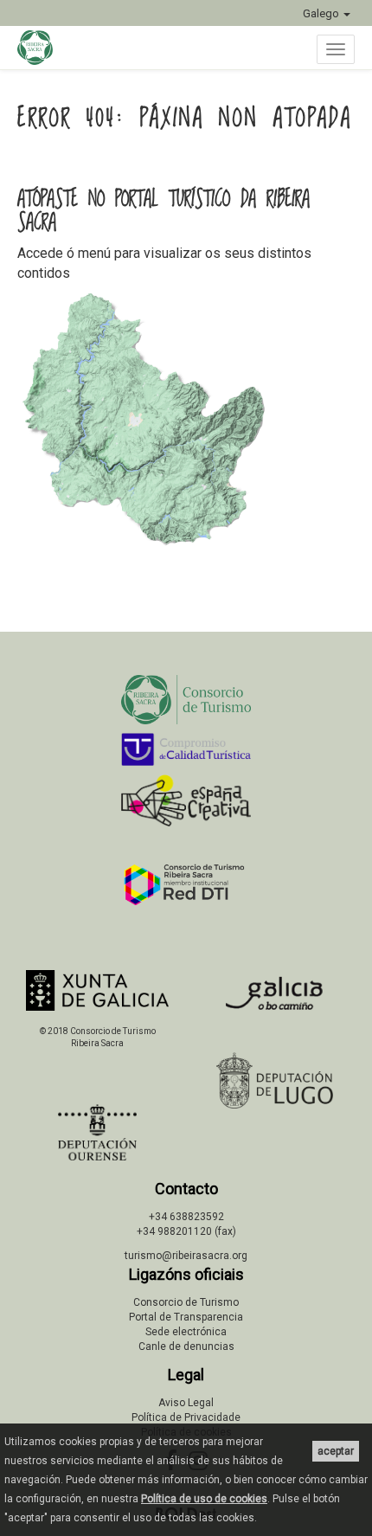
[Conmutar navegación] (336, 49)
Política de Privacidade (186, 1417)
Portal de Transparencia (186, 1317)
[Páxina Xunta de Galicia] (97, 990)
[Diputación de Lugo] (274, 1080)
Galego (322, 13)
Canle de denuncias (186, 1346)
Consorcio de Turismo (186, 1302)
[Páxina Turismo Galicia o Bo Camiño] (274, 998)
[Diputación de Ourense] (97, 1132)
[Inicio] (43, 47)
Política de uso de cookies (204, 1499)
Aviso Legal (186, 1403)
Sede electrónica (186, 1332)
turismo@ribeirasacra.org (186, 1256)
